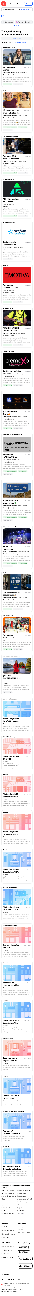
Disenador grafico (7, 1213)
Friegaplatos (21, 1196)
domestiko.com (8, 1038)
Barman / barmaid (7, 1193)
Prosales (5, 1076)
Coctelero (20, 1210)
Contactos (5, 1254)
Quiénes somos (6, 1250)
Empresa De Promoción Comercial (13, 1111)
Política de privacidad (8, 1288)
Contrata (4, 1227)
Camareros (9, 22)
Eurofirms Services (9, 222)
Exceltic (5, 774)
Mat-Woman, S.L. (8, 615)
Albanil (19, 1205)
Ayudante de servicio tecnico (8, 1205)
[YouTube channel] (12, 1279)
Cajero (19, 1208)
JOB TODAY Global (24, 1232)
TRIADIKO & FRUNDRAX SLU (11, 656)
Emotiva (5, 265)
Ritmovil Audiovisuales (10, 526)
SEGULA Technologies (10, 699)
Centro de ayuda (7, 1257)
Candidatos (5, 1238)
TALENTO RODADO (8, 179)
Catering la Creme (8, 351)
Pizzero (3, 1199)
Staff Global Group (9, 1146)
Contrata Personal (16, 4)
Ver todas (17, 26)
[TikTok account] (2, 1279)
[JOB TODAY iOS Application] (23, 1247)
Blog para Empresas (8, 1234)
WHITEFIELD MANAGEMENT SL (12, 435)
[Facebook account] (9, 1279)
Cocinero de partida (24, 1202)
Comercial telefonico (24, 1190)
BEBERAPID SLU (8, 308)
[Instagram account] (5, 1279)
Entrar (28, 4)
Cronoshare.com (8, 963)
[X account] (16, 1279)
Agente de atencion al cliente (9, 1196)
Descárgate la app (7, 1246)
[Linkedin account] (19, 1279)
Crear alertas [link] (17, 38)
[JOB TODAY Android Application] (24, 1252)
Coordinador (21, 1193)
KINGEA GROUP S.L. (9, 47)
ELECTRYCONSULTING (10, 925)
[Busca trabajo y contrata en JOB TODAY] (3, 3)
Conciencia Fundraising (10, 136)
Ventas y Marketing (24, 22)
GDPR (19, 1289)
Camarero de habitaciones (5, 1208)
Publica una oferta (7, 1230)
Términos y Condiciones (8, 1289)
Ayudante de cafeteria (24, 1199)
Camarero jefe (6, 1202)
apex (4, 90)
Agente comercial (7, 1190)
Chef (3, 1210)
